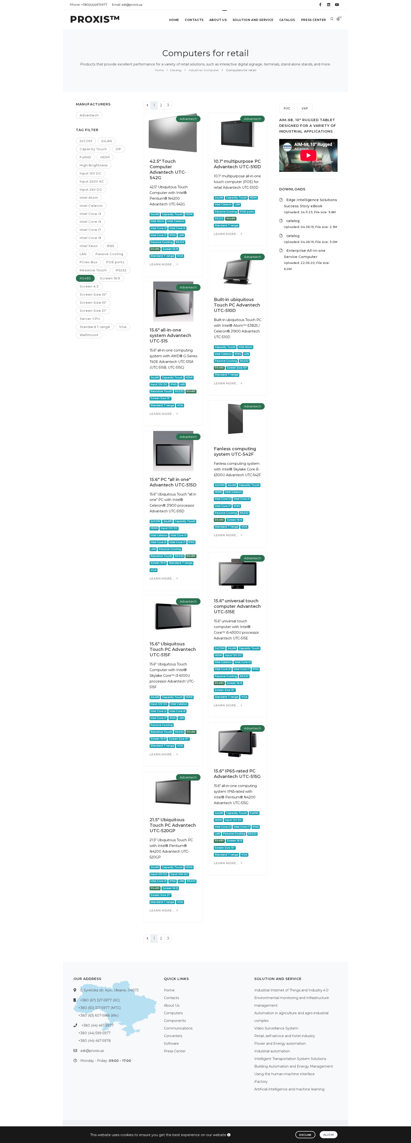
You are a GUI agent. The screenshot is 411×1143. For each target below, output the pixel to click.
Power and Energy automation (280, 1043)
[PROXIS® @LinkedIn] (328, 5)
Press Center (313, 20)
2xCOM (86, 141)
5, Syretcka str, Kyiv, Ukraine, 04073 (109, 990)
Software (171, 1043)
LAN (83, 254)
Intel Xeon (89, 246)
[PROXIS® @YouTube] (337, 5)
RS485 (85, 278)
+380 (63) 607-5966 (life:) (98, 1015)
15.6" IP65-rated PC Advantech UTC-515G (237, 773)
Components (175, 1021)
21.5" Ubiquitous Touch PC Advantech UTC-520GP (173, 825)
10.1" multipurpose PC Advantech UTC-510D (237, 164)
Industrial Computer (203, 70)
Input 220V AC (92, 181)
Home (174, 20)
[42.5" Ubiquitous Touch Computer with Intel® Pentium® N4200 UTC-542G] (173, 133)
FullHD (85, 157)
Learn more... (163, 264)
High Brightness (94, 165)
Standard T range (95, 327)
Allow (328, 1134)
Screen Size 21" (93, 310)
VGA (123, 327)
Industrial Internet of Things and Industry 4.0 (291, 990)
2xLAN (106, 141)
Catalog (287, 20)
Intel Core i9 (90, 238)
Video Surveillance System (276, 1028)
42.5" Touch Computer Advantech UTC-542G (168, 169)
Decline (305, 1135)
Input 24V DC (91, 189)
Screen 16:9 (110, 278)
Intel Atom (89, 197)
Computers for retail (240, 70)
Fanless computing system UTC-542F (235, 451)
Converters (173, 1036)
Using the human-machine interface (284, 1074)
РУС (287, 108)
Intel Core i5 (90, 221)
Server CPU (90, 319)
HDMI (105, 157)
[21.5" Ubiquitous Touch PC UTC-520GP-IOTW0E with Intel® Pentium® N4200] (173, 791)
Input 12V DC (91, 173)
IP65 (110, 246)
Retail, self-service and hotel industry (284, 1036)
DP (118, 149)
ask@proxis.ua (92, 1051)
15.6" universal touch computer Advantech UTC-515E (237, 606)
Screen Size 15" (93, 302)
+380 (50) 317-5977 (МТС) (99, 1008)
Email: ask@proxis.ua (127, 4)
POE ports (115, 262)
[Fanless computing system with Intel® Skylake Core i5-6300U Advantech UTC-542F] (237, 420)
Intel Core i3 (90, 214)
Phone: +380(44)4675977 (88, 4)
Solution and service (253, 20)
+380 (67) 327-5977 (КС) (100, 1000)
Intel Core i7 (90, 230)
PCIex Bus (88, 262)
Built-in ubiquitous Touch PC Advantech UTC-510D (237, 305)
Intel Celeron (91, 206)
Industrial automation (272, 1051)
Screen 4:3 (89, 286)
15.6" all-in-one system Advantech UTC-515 (170, 335)
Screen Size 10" (93, 294)
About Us (218, 20)
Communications (178, 1028)
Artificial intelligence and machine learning (289, 1089)
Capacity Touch (93, 149)
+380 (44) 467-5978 (94, 1041)
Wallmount (89, 335)
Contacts (194, 20)
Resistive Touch (93, 270)
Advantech (89, 115)
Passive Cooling (109, 254)
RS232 (121, 270)
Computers (173, 1013)
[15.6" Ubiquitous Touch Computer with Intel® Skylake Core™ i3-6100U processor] (173, 615)
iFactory (261, 1081)
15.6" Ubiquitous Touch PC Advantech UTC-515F (173, 649)
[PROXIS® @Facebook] (320, 5)
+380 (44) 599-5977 (94, 1033)
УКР (305, 108)
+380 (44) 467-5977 (97, 1025)
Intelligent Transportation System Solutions (290, 1059)
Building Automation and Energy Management (293, 1066)
